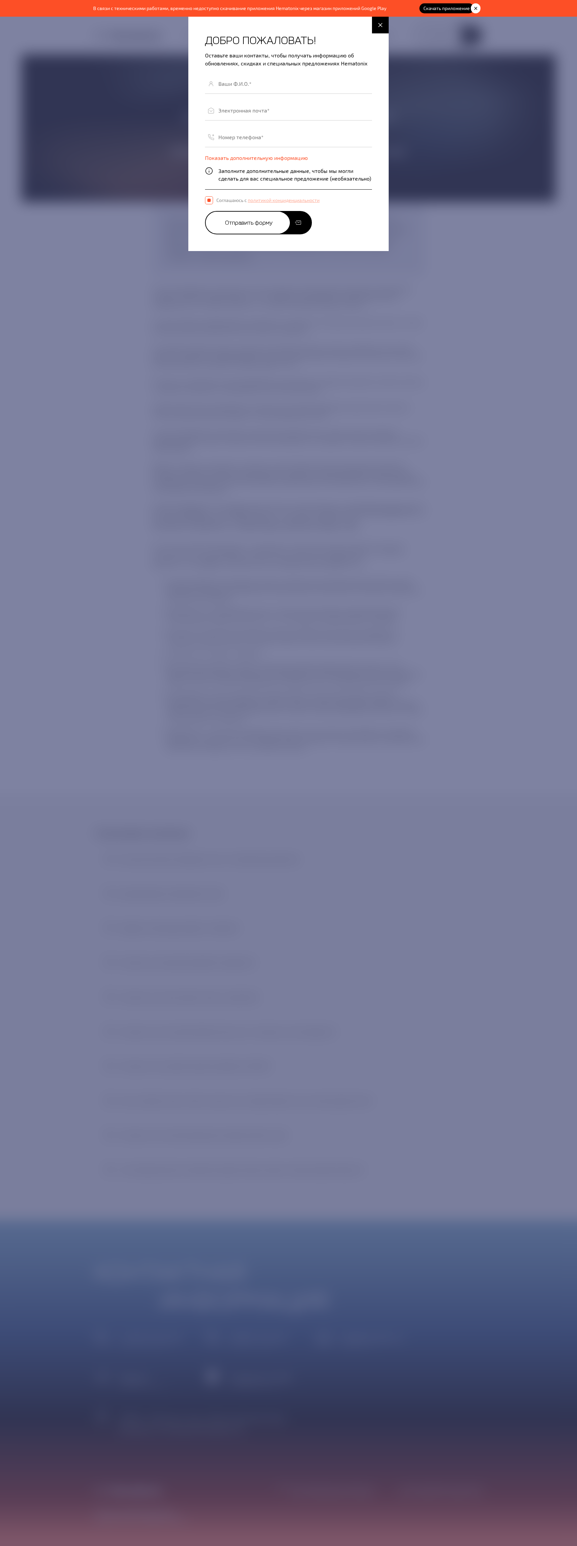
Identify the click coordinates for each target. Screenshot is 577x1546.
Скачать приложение (446, 8)
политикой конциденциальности (284, 200)
